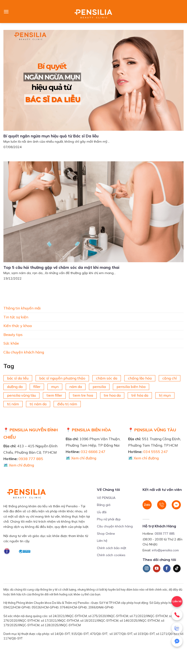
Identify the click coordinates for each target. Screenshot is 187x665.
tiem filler (54, 395)
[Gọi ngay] (176, 614)
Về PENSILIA (106, 498)
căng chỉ (169, 378)
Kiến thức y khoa (17, 325)
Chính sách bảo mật (111, 548)
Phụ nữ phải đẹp (109, 519)
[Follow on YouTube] (157, 568)
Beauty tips (13, 334)
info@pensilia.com (165, 550)
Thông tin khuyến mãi (22, 308)
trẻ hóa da (139, 395)
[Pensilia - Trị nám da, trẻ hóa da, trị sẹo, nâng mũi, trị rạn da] (93, 11)
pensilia (99, 387)
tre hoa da (112, 395)
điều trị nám (67, 404)
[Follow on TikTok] (177, 568)
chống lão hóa (140, 378)
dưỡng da (15, 387)
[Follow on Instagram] (146, 568)
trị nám (13, 404)
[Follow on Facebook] (167, 568)
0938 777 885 (30, 458)
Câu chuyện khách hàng (23, 352)
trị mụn (165, 395)
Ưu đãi (101, 512)
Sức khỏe (11, 343)
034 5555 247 (155, 451)
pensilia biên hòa (131, 387)
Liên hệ (177, 601)
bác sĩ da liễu (18, 378)
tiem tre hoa (83, 395)
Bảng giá (103, 505)
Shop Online (106, 533)
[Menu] (6, 11)
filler (36, 387)
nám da (75, 387)
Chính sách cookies (111, 555)
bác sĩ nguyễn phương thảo (62, 378)
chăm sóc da (106, 378)
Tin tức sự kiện (15, 317)
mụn (55, 387)
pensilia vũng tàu (21, 395)
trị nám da (38, 404)
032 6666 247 (93, 451)
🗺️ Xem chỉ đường (18, 465)
